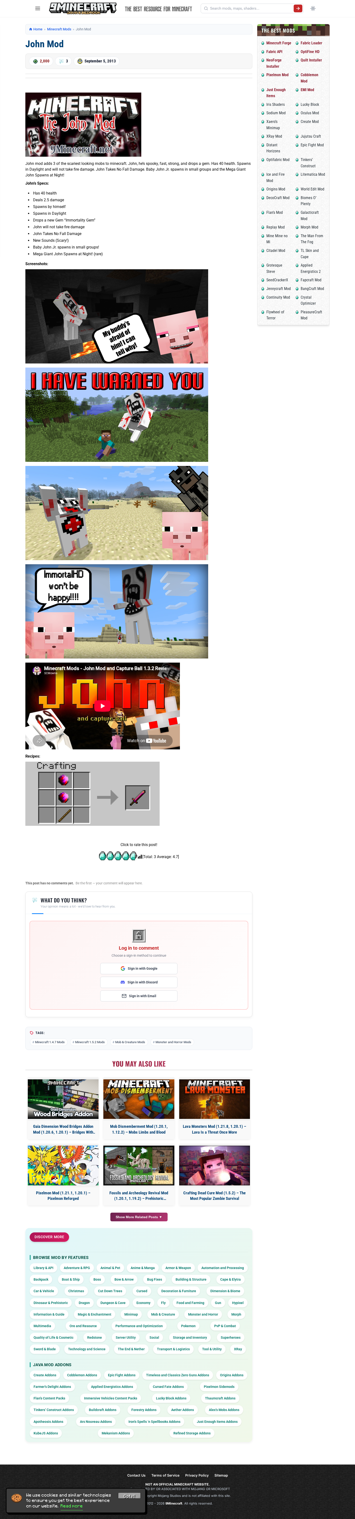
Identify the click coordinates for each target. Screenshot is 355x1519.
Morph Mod (309, 227)
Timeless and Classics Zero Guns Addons (177, 1375)
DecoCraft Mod (278, 197)
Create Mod (310, 121)
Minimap (131, 1314)
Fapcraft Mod (311, 280)
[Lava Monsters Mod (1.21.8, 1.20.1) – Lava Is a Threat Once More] (214, 1099)
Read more (72, 1506)
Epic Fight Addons (121, 1375)
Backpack (41, 1279)
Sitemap (221, 1475)
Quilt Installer (311, 60)
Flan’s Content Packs (49, 1398)
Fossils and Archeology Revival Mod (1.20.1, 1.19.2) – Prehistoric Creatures (138, 1196)
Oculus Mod (310, 113)
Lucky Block (310, 104)
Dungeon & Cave (113, 1303)
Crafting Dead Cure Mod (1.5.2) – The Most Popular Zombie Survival (214, 1195)
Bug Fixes (154, 1279)
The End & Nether (131, 1349)
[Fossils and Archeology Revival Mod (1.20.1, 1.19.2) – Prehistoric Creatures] (138, 1165)
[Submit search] (298, 8)
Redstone (94, 1337)
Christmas (76, 1291)
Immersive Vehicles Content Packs (110, 1398)
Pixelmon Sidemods (219, 1387)
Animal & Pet (110, 1268)
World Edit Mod (312, 189)
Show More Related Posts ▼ (139, 1217)
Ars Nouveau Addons (96, 1422)
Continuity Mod (278, 297)
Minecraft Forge (278, 43)
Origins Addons (231, 1375)
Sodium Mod (276, 113)
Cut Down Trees (110, 1291)
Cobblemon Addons (82, 1375)
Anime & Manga (143, 1268)
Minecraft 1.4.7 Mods (50, 1042)
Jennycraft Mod (278, 288)
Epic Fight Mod (312, 145)
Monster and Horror (203, 1314)
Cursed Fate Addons (168, 1387)
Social (154, 1337)
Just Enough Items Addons (217, 1422)
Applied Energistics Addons (112, 1387)
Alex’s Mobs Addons (224, 1410)
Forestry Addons (143, 1410)
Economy (143, 1303)
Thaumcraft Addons (220, 1398)
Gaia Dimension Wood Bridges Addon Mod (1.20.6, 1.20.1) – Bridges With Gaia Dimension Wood (63, 1129)
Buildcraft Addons (102, 1410)
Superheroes (231, 1337)
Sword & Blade (45, 1349)
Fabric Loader (311, 43)
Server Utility (126, 1337)
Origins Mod (275, 189)
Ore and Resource (83, 1326)
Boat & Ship (71, 1279)
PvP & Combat (225, 1326)
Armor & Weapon (178, 1268)
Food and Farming (190, 1303)
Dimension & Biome (225, 1291)
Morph (236, 1314)
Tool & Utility (212, 1349)
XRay (238, 1349)
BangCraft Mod (312, 288)
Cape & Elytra (230, 1279)
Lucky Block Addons (171, 1398)
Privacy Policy (197, 1475)
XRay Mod (274, 136)
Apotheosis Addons (48, 1422)
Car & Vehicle (44, 1291)
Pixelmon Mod (277, 75)
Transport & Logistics (173, 1349)
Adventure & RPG (77, 1268)
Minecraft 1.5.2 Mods (90, 1042)
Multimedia (42, 1326)
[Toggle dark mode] (313, 8)
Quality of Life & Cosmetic (53, 1337)
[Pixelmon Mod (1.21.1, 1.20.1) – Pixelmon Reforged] (63, 1165)
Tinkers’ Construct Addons (54, 1410)
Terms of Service (165, 1475)
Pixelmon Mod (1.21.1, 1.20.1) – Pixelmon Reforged (63, 1195)
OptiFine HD (310, 51)
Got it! (129, 1496)
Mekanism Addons (116, 1433)
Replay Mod (275, 227)
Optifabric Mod (278, 159)
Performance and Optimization (139, 1326)
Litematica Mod (313, 174)
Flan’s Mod (274, 212)
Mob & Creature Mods (130, 1042)
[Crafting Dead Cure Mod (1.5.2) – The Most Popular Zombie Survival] (214, 1165)
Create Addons (45, 1375)
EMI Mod (307, 89)
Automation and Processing (222, 1268)
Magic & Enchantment (94, 1314)
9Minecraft (173, 1503)
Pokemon (188, 1326)
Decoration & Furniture (178, 1291)
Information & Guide (49, 1314)
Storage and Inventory (190, 1337)
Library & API (43, 1268)
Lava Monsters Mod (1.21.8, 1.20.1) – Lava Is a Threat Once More (214, 1129)
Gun (218, 1303)
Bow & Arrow (124, 1279)
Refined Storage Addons (192, 1433)
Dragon (84, 1303)
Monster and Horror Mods (173, 1042)
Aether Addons (182, 1410)
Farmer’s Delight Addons (52, 1387)
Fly (163, 1303)
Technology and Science (87, 1349)
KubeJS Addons (46, 1433)
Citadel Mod (275, 250)
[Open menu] (38, 8)
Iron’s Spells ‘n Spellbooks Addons (154, 1422)
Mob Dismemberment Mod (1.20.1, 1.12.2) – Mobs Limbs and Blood (139, 1129)
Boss (97, 1279)
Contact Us (136, 1475)
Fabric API (274, 51)
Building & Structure (191, 1279)
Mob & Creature (163, 1314)
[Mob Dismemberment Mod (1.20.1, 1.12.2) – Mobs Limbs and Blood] (138, 1099)
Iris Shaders (275, 104)
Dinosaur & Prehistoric (51, 1303)
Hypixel (238, 1303)
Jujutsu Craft (311, 136)
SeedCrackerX (277, 280)
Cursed (141, 1291)
